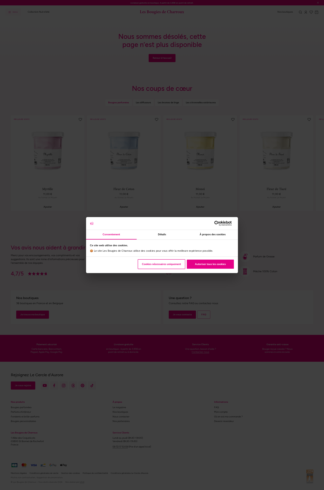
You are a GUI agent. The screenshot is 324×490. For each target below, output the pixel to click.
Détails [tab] (162, 234)
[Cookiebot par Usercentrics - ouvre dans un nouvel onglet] (219, 223)
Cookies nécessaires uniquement (161, 264)
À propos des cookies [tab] (213, 234)
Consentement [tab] (111, 234)
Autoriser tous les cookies (210, 264)
